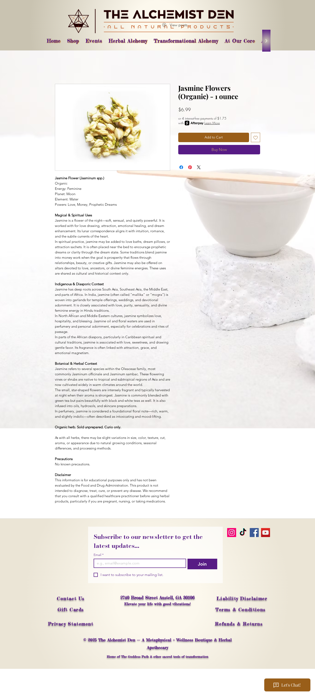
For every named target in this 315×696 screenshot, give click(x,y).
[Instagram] (231, 532)
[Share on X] (199, 167)
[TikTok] (242, 532)
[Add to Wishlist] (255, 137)
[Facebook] (254, 532)
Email (99, 555)
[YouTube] (265, 532)
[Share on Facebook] (181, 167)
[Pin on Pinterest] (190, 167)
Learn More (212, 123)
